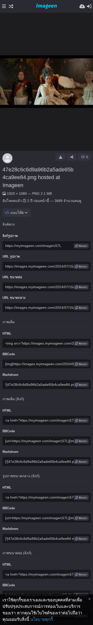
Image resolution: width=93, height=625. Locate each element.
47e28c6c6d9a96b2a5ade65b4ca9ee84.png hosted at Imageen (37, 177)
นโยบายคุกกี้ (41, 619)
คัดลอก (82, 245)
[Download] (60, 157)
